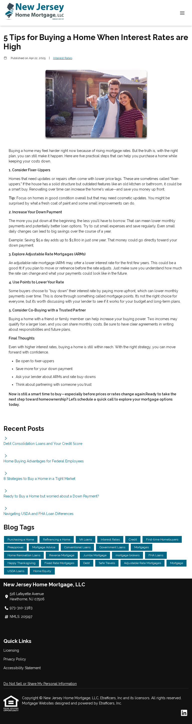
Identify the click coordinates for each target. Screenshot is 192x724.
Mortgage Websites (38, 703)
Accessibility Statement (22, 668)
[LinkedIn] (184, 713)
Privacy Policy (15, 659)
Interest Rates (62, 58)
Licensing (11, 650)
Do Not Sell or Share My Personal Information (40, 684)
